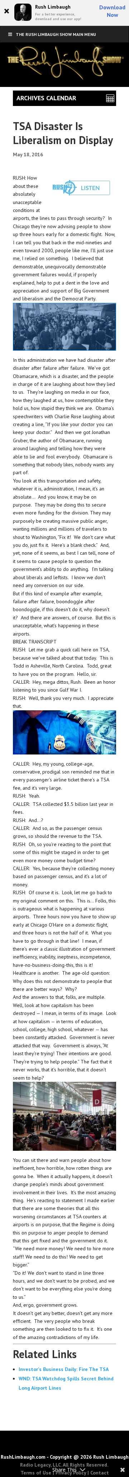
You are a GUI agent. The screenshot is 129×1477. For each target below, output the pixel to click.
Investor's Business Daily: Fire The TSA (64, 1369)
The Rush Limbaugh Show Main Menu (56, 34)
